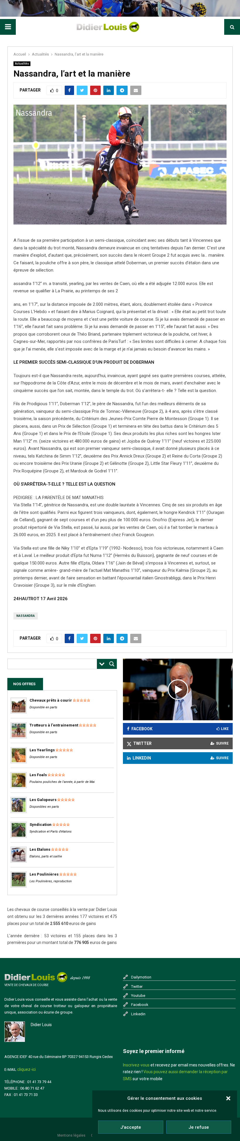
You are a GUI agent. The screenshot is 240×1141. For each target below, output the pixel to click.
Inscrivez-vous (136, 1065)
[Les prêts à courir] (19, 712)
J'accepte (130, 1127)
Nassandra (25, 615)
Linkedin (138, 1014)
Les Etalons (40, 849)
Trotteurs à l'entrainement (54, 725)
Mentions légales (71, 1135)
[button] (228, 1098)
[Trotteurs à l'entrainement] (19, 737)
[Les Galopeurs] (19, 811)
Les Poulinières (44, 874)
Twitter (137, 986)
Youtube (138, 995)
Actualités (22, 63)
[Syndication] (19, 836)
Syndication (41, 824)
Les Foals (38, 775)
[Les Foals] (19, 787)
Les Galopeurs (43, 800)
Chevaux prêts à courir (51, 700)
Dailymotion (141, 977)
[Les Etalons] (19, 861)
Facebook (139, 1004)
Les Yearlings (42, 750)
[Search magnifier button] (112, 664)
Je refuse (198, 1127)
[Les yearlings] (19, 762)
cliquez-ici (26, 1069)
